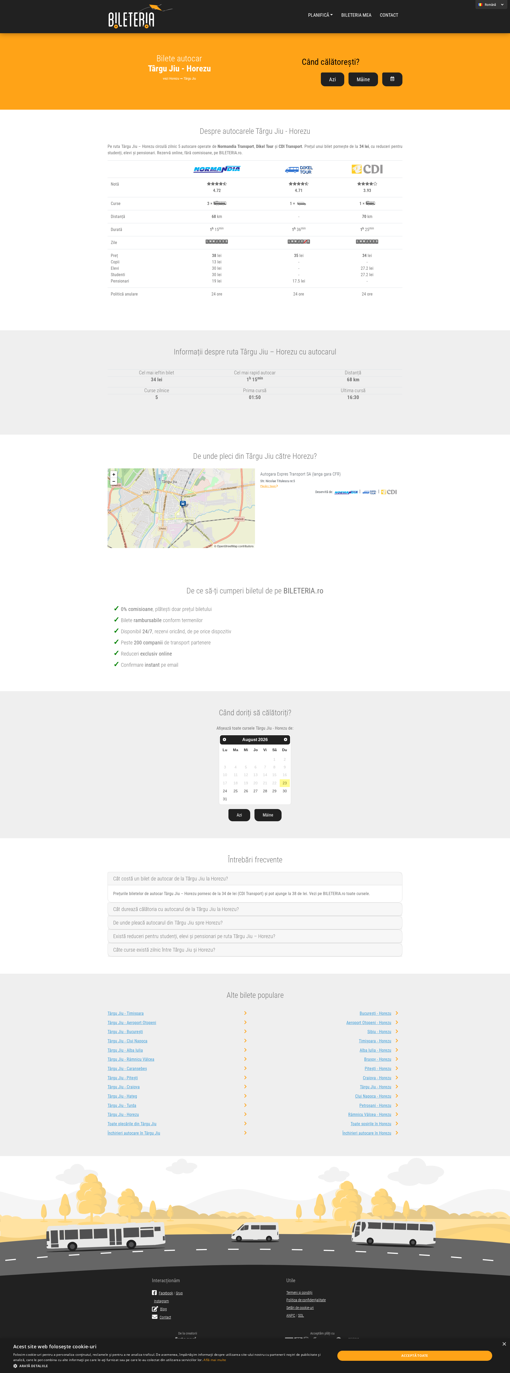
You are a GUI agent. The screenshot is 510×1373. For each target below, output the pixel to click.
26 (246, 791)
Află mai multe (214, 1360)
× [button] (504, 1344)
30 (285, 791)
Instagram (161, 1301)
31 (225, 799)
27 (255, 791)
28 (265, 791)
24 (225, 791)
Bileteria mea (356, 15)
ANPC (290, 1315)
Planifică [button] (318, 15)
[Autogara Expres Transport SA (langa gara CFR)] (184, 504)
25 (235, 791)
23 (285, 783)
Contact (389, 15)
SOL (301, 1315)
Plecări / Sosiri (268, 486)
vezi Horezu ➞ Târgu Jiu (179, 78)
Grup (179, 1293)
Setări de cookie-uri (300, 1308)
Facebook (166, 1293)
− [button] (113, 481)
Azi (332, 79)
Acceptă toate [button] (414, 1355)
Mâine (363, 79)
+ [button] (113, 474)
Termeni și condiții (299, 1292)
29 (274, 791)
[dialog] (255, 1355)
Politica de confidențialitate (306, 1300)
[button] (169, 1366)
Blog (163, 1309)
